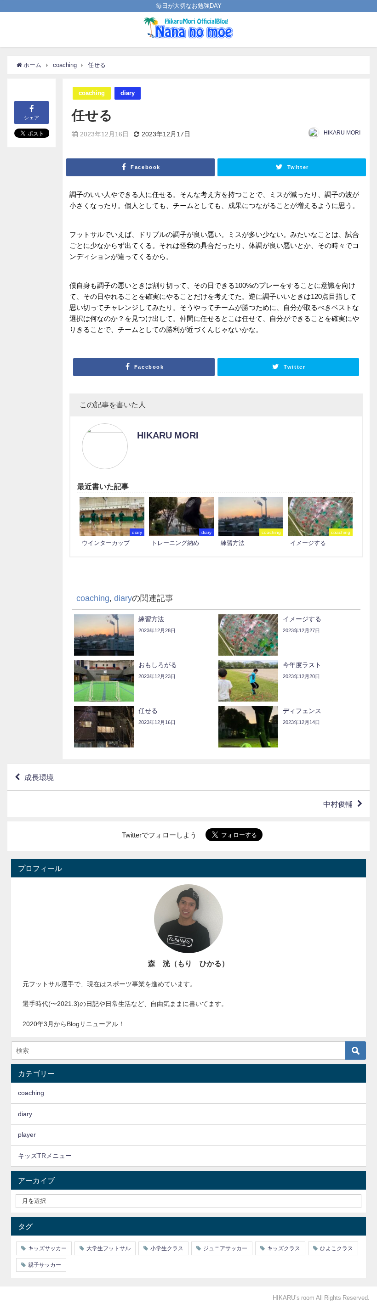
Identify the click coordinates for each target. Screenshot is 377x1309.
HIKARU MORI (342, 132)
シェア (31, 117)
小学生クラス (166, 1248)
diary (127, 93)
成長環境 (39, 777)
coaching (92, 93)
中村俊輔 (338, 804)
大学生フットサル (108, 1248)
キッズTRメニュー (45, 1155)
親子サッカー (44, 1265)
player (27, 1134)
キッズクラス (283, 1248)
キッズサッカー (47, 1248)
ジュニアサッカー (225, 1248)
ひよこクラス (336, 1248)
